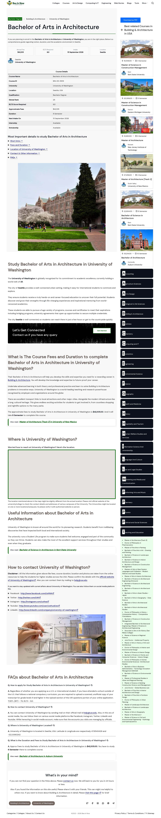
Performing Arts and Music (134, 492)
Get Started (102, 330)
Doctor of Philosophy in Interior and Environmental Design (136, 649)
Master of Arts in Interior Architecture (138, 576)
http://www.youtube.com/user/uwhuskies (38, 606)
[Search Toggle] (152, 3)
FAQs (13, 157)
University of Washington (59, 19)
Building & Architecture (35, 19)
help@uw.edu (80, 580)
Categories (11, 813)
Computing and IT (131, 343)
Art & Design (78, 3)
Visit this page (92, 792)
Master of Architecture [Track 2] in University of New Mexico (48, 422)
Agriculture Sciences (132, 283)
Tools (137, 3)
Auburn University (135, 265)
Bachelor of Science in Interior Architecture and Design (134, 561)
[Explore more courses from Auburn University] (123, 263)
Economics (128, 353)
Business (127, 323)
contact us (68, 781)
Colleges (56, 3)
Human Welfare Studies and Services (134, 435)
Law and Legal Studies (132, 469)
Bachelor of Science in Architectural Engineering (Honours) (136, 580)
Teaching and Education (133, 532)
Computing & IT (92, 3)
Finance (126, 383)
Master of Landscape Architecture (137, 705)
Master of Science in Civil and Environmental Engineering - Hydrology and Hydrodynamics (136, 719)
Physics (126, 511)
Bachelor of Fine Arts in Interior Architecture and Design (134, 691)
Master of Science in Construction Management (134, 66)
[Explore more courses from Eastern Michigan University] (123, 110)
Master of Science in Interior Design (137, 652)
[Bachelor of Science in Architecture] (137, 199)
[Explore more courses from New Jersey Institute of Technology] (123, 145)
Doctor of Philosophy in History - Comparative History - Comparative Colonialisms (135, 614)
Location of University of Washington (28, 149)
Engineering (106, 3)
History (126, 413)
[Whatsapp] (103, 803)
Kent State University (136, 74)
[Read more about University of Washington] (10, 61)
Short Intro (15, 141)
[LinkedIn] (98, 803)
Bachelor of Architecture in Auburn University (41, 756)
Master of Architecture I (133, 715)
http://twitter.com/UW (28, 597)
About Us (30, 813)
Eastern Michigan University (139, 112)
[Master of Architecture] (137, 125)
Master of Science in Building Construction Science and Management (136, 684)
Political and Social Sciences (135, 522)
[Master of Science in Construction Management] (137, 49)
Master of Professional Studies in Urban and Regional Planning (135, 679)
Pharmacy (127, 502)
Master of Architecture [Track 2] (136, 179)
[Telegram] (113, 803)
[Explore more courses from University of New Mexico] (123, 184)
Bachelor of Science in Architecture (132, 217)
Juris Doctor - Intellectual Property (137, 640)
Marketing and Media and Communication (133, 480)
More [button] (144, 3)
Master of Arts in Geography (135, 712)
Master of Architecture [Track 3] (136, 540)
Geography (128, 393)
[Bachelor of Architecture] (137, 240)
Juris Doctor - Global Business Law (137, 688)
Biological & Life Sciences (134, 303)
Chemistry (128, 333)
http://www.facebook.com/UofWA (36, 593)
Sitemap (150, 813)
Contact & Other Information (24, 153)
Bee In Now (86, 813)
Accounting (128, 273)
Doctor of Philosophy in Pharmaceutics (131, 544)
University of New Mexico (138, 186)
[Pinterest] (108, 803)
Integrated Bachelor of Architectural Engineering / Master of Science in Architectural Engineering (136, 626)
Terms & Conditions (136, 813)
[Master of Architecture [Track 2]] (137, 163)
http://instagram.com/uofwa (34, 601)
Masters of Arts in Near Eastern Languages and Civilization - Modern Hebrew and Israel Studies (135, 571)
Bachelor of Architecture (133, 257)
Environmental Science (132, 373)
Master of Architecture (132, 140)
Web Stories (119, 3)
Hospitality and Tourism (133, 423)
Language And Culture (132, 459)
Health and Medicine (132, 403)
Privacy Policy (120, 813)
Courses (66, 3)
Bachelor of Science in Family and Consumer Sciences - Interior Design (135, 656)
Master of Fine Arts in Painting (135, 548)
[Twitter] (87, 803)
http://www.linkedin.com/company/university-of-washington (47, 610)
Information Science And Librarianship (132, 448)
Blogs (129, 3)
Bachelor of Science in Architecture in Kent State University (47, 550)
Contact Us (39, 813)
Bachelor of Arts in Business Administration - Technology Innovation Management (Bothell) (136, 669)
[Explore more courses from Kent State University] (123, 73)
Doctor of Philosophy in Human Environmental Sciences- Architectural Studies (135, 662)
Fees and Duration (19, 145)
